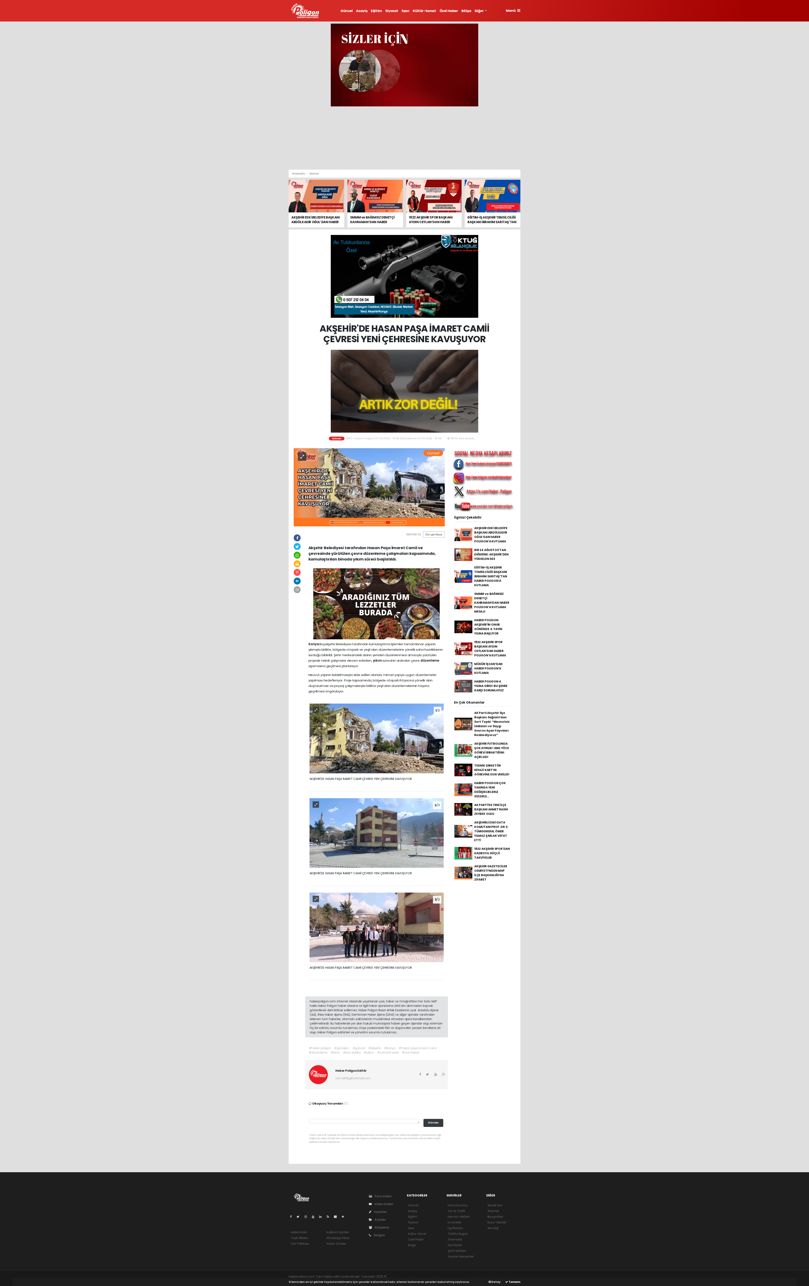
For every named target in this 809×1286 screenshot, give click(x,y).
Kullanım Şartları (337, 1232)
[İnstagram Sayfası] (307, 1217)
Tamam (514, 1282)
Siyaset (391, 10)
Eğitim (376, 10)
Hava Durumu (457, 1205)
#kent (335, 1052)
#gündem (341, 1048)
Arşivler (380, 1220)
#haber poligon (320, 1048)
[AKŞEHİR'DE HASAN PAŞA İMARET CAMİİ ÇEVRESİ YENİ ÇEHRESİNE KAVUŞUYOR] (369, 487)
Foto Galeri (383, 1196)
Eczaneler (454, 1222)
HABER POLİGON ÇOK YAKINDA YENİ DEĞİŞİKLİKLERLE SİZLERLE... (490, 789)
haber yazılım (454, 1276)
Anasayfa (298, 174)
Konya (314, 644)
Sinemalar (455, 1239)
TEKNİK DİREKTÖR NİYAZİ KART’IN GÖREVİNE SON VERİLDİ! (491, 769)
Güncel (346, 10)
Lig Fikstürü (455, 1228)
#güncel (358, 1048)
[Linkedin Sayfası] (322, 1217)
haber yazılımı (397, 1276)
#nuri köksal (410, 1052)
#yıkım (369, 1052)
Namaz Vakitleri (459, 1217)
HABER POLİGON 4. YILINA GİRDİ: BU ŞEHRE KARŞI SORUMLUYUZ (491, 685)
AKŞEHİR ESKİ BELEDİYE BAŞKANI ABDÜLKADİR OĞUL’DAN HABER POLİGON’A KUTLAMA (491, 534)
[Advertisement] (404, 138)
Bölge (466, 10)
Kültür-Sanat (424, 10)
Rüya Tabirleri (497, 1222)
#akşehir (374, 1048)
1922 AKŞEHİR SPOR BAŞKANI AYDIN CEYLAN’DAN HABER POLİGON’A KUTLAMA (490, 648)
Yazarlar (380, 1212)
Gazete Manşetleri (461, 1256)
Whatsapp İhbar (337, 1238)
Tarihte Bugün (458, 1234)
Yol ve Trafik (456, 1211)
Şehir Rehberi (457, 1251)
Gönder (433, 1122)
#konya (389, 1048)
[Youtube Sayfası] (315, 1217)
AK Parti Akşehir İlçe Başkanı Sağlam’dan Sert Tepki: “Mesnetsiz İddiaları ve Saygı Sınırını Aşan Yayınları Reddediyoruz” (492, 724)
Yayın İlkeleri (299, 1238)
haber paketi (417, 1276)
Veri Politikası (300, 1244)
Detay (496, 1282)
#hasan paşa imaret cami (418, 1048)
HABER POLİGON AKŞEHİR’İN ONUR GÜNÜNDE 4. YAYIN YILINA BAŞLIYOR (488, 627)
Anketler (493, 1211)
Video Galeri (383, 1204)
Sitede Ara (495, 1205)
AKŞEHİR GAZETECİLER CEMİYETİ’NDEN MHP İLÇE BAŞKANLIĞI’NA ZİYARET (490, 873)
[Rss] (329, 1217)
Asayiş (362, 10)
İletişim (379, 1235)
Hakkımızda (299, 1232)
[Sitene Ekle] (344, 1217)
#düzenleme (318, 1052)
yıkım (378, 660)
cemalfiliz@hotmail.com (353, 1078)
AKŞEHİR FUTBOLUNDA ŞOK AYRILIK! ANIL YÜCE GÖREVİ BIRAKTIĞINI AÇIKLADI (491, 750)
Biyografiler (495, 1217)
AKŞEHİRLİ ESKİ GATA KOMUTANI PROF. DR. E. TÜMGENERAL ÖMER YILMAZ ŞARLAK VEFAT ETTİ (491, 831)
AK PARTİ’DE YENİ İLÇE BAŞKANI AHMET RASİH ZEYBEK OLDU (491, 809)
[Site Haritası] (337, 1217)
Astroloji (493, 1228)
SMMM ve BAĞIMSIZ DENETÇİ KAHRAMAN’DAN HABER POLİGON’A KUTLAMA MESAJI (491, 603)
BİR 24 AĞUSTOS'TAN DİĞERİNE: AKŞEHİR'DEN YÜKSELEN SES (491, 554)
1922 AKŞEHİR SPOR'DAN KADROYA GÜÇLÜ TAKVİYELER (492, 853)
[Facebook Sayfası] (292, 1217)
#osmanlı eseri (388, 1052)
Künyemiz (381, 1227)
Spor (405, 10)
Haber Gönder (336, 1244)
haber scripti (436, 1276)
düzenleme (430, 660)
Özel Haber (448, 10)
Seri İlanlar (455, 1245)
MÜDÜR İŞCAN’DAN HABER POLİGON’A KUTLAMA (488, 668)
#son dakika (352, 1052)
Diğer (479, 10)
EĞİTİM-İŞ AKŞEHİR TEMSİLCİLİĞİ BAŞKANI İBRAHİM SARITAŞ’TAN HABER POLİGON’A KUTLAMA (490, 576)
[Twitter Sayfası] (300, 1217)
